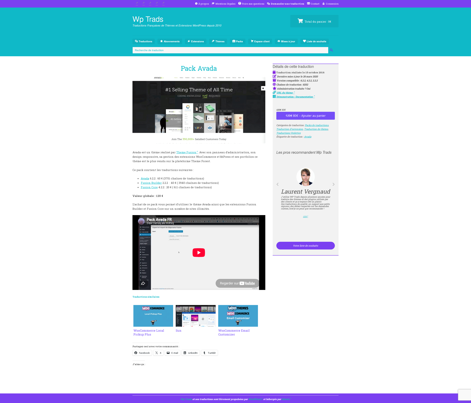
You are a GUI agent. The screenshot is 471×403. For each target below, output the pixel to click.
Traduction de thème (316, 129)
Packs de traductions (316, 125)
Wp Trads (147, 18)
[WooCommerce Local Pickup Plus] (153, 324)
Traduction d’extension (289, 129)
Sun (178, 330)
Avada (145, 178)
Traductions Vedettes (288, 133)
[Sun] (195, 324)
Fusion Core (149, 187)
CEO (305, 216)
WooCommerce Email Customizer (234, 332)
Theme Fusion (186, 152)
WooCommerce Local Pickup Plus (148, 332)
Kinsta (285, 399)
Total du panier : (317, 21)
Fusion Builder (151, 183)
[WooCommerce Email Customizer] (238, 324)
